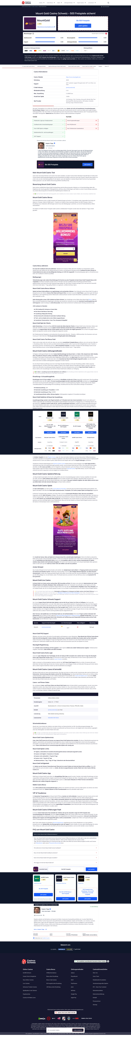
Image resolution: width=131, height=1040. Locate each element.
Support (100, 66)
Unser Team (96, 976)
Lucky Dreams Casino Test (61, 883)
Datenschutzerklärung (98, 994)
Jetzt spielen (83, 26)
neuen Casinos (58, 659)
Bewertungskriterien (58, 822)
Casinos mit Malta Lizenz (29, 997)
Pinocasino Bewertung (55, 843)
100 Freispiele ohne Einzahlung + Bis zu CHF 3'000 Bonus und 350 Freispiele (88, 892)
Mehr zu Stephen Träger (39, 929)
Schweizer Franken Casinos (30, 987)
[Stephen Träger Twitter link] (46, 148)
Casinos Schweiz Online (26, 6)
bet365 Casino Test (37, 883)
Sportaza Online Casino (59, 463)
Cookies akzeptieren (77, 1030)
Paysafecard (74, 976)
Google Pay (74, 994)
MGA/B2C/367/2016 (53, 717)
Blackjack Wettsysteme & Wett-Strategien (69, 593)
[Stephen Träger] (41, 145)
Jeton (72, 987)
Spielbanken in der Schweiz (30, 990)
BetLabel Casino (49, 417)
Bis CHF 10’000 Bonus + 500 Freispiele (65, 892)
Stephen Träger (45, 909)
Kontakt (95, 997)
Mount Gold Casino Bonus (29, 66)
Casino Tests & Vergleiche (29, 976)
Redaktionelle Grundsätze (99, 980)
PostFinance (74, 983)
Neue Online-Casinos (28, 980)
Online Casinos (35, 6)
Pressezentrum (96, 1001)
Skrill (72, 980)
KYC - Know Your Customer (99, 987)
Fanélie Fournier (46, 938)
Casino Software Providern (59, 488)
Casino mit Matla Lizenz (81, 675)
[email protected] (70, 87)
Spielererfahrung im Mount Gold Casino (57, 66)
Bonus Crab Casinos (51, 980)
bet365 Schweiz (27, 972)
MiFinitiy (73, 990)
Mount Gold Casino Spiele (74, 66)
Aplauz (73, 972)
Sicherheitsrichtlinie (98, 990)
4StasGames (39, 843)
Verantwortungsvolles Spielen (100, 983)
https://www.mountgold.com (45, 27)
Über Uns (95, 972)
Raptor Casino (51, 457)
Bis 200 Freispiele (43, 888)
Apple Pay (73, 997)
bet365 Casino (77, 417)
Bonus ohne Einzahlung (52, 976)
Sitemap (95, 1004)
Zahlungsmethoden (41, 66)
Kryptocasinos (26, 994)
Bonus (90, 299)
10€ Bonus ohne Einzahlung (53, 987)
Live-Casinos (26, 983)
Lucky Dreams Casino (63, 417)
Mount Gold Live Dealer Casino (89, 66)
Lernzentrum (91, 2)
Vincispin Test (80, 883)
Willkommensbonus (51, 972)
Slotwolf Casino (71, 468)
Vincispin (91, 417)
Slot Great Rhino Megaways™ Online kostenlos (68, 615)
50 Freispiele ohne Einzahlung (53, 983)
